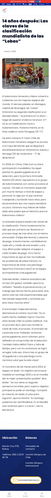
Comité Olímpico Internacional (34, 464)
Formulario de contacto (32, 447)
